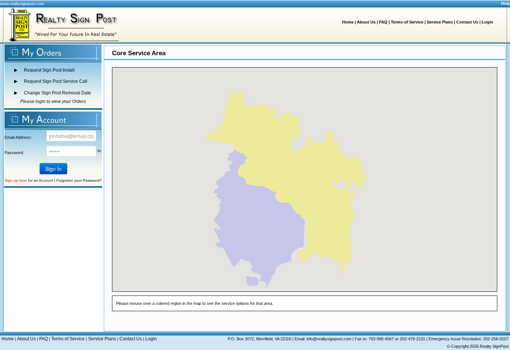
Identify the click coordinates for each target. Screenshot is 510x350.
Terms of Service (407, 22)
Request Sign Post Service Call (55, 81)
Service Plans (440, 22)
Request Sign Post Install (49, 70)
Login (487, 22)
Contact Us (467, 22)
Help (505, 3)
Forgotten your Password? (79, 180)
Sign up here (15, 180)
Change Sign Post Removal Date (57, 93)
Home (348, 22)
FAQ (383, 22)
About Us (366, 22)
